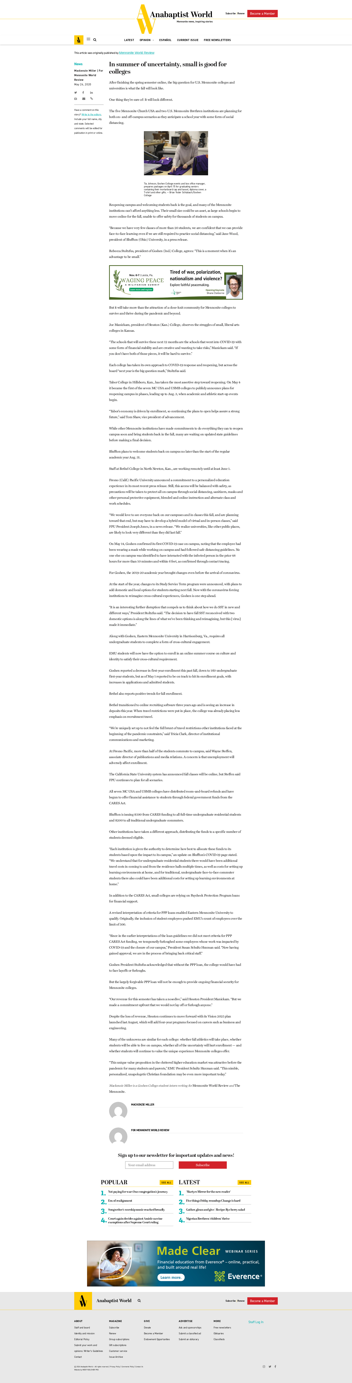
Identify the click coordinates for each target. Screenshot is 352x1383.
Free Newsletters (217, 40)
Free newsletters (222, 1327)
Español (165, 40)
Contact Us (139, 1366)
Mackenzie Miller (85, 71)
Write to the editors (91, 114)
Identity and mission (84, 1333)
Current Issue (188, 40)
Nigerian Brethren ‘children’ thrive (208, 1219)
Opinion (146, 40)
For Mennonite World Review (88, 75)
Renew (240, 13)
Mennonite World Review (136, 53)
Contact (78, 1357)
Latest (129, 40)
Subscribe (230, 13)
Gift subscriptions (117, 1345)
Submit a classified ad (190, 1333)
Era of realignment (120, 1201)
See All (166, 1182)
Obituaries (219, 1333)
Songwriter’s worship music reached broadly (136, 1210)
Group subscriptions (119, 1339)
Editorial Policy (81, 1339)
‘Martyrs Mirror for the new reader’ (208, 1192)
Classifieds (219, 1339)
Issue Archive (116, 1357)
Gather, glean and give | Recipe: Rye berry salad (215, 1210)
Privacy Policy (115, 1366)
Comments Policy (128, 1366)
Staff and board (82, 1327)
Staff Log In (255, 1322)
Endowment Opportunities (157, 1339)
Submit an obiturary (189, 1339)
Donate (147, 1327)
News (78, 64)
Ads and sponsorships (190, 1327)
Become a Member (262, 13)
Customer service (118, 1351)
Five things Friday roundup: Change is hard (213, 1201)
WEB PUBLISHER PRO (90, 1370)
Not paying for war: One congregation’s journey (138, 1192)
